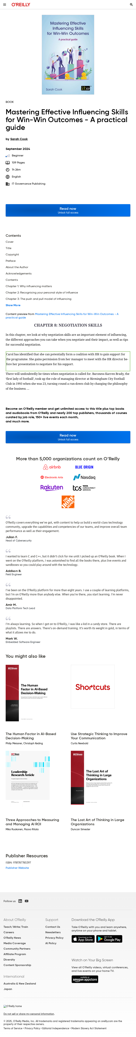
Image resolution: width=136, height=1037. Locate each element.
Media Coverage (15, 943)
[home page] (21, 4)
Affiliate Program (15, 954)
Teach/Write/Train (16, 927)
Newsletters (53, 932)
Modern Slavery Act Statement (88, 1028)
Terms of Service (13, 1028)
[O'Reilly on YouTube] (26, 901)
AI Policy (50, 943)
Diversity (9, 959)
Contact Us (52, 927)
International (14, 976)
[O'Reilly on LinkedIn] (20, 901)
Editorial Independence (55, 1028)
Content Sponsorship (17, 965)
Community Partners (17, 949)
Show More (13, 305)
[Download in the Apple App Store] (83, 942)
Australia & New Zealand (20, 983)
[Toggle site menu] (4, 4)
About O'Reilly (15, 920)
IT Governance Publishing (28, 183)
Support (51, 920)
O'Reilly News (12, 938)
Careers (9, 932)
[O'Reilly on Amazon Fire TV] (85, 982)
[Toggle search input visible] (131, 4)
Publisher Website (17, 867)
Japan (8, 989)
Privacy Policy (54, 938)
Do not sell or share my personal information (29, 1014)
